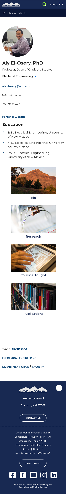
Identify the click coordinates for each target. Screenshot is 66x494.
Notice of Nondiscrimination (29, 451)
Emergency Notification (28, 445)
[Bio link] (33, 180)
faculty (38, 366)
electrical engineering (19, 358)
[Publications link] (33, 296)
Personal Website (14, 116)
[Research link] (33, 219)
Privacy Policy (37, 436)
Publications (33, 314)
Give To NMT (33, 463)
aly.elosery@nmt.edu (16, 86)
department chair (15, 366)
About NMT (40, 441)
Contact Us (33, 418)
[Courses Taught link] (33, 258)
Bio (33, 198)
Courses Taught (33, 275)
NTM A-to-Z (43, 453)
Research (33, 236)
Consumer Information (28, 432)
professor (19, 349)
